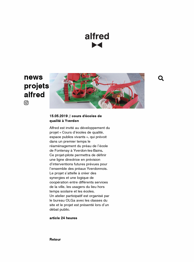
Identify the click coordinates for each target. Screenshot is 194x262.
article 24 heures (63, 218)
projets (33, 86)
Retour (55, 239)
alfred (33, 95)
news (33, 77)
